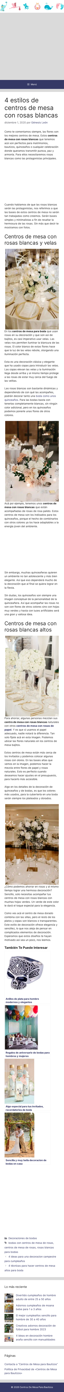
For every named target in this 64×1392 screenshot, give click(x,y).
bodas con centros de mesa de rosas (30, 1242)
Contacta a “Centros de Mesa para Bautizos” (31, 1364)
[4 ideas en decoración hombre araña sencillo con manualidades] (8, 1339)
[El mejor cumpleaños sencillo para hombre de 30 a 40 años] (8, 1319)
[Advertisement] (32, 46)
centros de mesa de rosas (20, 1247)
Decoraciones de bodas (22, 1238)
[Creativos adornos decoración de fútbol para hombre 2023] (8, 1329)
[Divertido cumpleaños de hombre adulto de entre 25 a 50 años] (8, 1299)
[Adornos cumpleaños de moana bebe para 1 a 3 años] (8, 1309)
